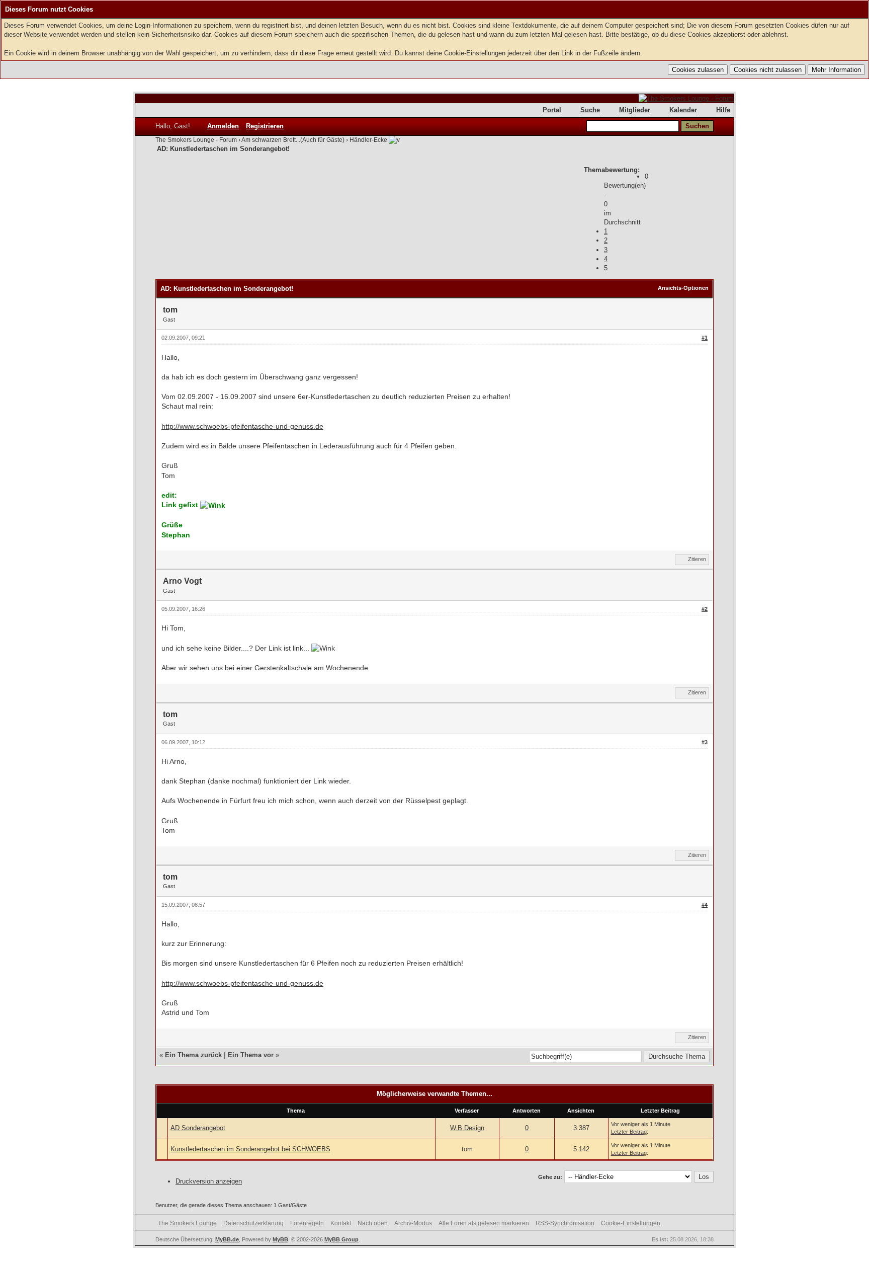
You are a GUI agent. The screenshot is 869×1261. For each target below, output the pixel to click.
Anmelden (223, 126)
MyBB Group (341, 1239)
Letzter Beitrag (629, 1132)
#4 (705, 905)
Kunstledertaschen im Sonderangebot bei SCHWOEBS (250, 1149)
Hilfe (723, 110)
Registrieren (265, 126)
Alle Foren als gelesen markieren (484, 1223)
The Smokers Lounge (187, 1223)
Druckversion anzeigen (209, 1181)
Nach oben (373, 1223)
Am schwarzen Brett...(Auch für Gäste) (292, 139)
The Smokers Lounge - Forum (196, 139)
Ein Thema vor (251, 1055)
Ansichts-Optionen (683, 288)
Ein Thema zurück (193, 1055)
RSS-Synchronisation (565, 1223)
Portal (552, 110)
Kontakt (340, 1223)
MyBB (280, 1239)
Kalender (683, 110)
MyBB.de (227, 1239)
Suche (590, 110)
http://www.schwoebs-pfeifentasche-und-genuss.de (242, 426)
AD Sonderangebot (197, 1128)
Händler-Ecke (368, 139)
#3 (705, 742)
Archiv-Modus (413, 1223)
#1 (705, 338)
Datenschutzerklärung (253, 1223)
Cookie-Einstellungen (630, 1223)
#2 (705, 609)
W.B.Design (467, 1128)
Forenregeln (307, 1223)
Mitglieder (634, 110)
